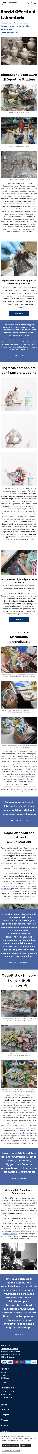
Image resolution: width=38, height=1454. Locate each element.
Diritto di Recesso (8, 1357)
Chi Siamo (5, 1378)
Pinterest (4, 1420)
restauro (24, 229)
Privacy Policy (7, 1394)
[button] (28, 3)
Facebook (5, 1409)
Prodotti (4, 1375)
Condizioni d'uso (7, 1391)
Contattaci (22, 506)
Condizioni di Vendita (9, 1349)
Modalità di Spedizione (10, 1354)
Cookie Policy (6, 1397)
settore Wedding (10, 511)
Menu (35, 3)
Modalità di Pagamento (10, 1351)
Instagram (5, 1415)
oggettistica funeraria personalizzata (24, 1136)
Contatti (4, 1382)
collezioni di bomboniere (26, 777)
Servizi (3, 1372)
